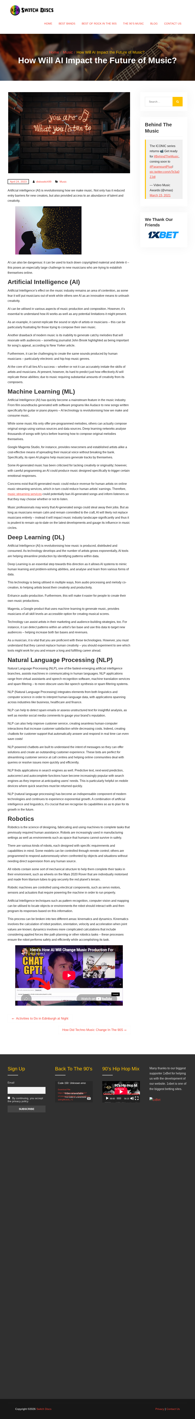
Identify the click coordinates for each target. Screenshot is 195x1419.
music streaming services (25, 494)
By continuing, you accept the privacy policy (25, 1100)
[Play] (107, 1098)
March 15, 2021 (160, 195)
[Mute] (132, 1098)
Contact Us (172, 23)
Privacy (159, 1408)
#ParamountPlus (161, 166)
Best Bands (67, 23)
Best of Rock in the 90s (99, 23)
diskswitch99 (43, 181)
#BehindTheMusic (166, 156)
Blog (154, 23)
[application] (74, 1091)
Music (63, 181)
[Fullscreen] (137, 1098)
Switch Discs (43, 1408)
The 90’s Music (133, 23)
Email (11, 1082)
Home (48, 23)
